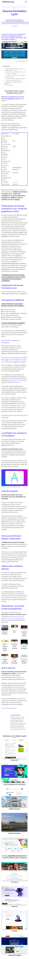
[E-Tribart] (14, 919)
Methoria (14, 906)
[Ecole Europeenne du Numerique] (14, 773)
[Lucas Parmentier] (6, 722)
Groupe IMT (14, 760)
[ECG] (14, 627)
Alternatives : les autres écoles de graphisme (13, 82)
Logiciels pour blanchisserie (18, 380)
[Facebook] (8, 29)
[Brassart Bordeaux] (4, 627)
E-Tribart (14, 931)
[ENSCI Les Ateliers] (24, 656)
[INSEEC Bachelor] (14, 797)
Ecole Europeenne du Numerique (15, 784)
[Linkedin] (14, 29)
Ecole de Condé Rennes (24, 633)
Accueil (3, 6)
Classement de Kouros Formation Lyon (15, 72)
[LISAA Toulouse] (14, 642)
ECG (14, 632)
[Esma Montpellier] (14, 656)
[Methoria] (14, 895)
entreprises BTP (6, 405)
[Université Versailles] (14, 944)
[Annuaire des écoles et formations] (7, 2)
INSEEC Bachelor (14, 809)
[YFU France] (14, 871)
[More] (20, 29)
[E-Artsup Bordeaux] (24, 642)
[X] (11, 29)
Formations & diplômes (11, 73)
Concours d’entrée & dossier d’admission (16, 78)
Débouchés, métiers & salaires (13, 80)
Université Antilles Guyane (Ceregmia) (14, 858)
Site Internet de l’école (9, 708)
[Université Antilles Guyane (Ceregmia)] (14, 846)
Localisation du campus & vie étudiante (15, 75)
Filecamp (16, 382)
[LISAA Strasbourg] (4, 656)
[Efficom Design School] (4, 642)
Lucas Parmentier (15, 715)
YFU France (14, 882)
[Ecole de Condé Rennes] (24, 627)
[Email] (17, 29)
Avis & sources (9, 85)
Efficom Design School (5, 648)
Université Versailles (14, 955)
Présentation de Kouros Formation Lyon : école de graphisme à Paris (15, 69)
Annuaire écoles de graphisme (12, 6)
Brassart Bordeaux (14, 833)
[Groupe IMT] (14, 749)
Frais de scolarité (10, 77)
